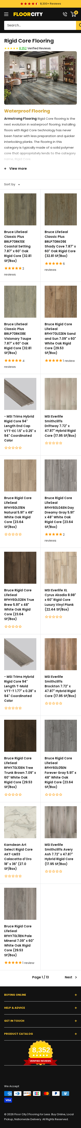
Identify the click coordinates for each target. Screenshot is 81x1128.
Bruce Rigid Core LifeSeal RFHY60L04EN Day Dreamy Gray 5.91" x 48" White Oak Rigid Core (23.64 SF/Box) (60, 512)
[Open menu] (6, 14)
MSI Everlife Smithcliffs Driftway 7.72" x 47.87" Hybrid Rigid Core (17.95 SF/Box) (60, 426)
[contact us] (65, 14)
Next (68, 977)
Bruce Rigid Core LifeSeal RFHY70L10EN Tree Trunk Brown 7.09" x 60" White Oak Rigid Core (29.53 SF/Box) (20, 772)
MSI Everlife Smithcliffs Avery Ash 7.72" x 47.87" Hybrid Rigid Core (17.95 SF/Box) (59, 854)
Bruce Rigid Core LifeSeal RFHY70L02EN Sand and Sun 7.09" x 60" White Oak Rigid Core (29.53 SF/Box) (60, 338)
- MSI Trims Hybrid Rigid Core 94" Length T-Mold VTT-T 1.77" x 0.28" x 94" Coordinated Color (20, 689)
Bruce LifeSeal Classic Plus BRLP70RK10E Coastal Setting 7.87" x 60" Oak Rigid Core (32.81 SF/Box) (17, 246)
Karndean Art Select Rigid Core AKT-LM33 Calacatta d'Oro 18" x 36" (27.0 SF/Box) (18, 857)
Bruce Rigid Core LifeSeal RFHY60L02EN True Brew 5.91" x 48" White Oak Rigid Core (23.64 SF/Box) (19, 604)
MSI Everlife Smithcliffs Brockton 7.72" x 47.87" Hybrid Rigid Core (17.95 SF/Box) (60, 686)
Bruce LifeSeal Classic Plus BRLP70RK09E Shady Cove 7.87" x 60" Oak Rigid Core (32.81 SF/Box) (60, 244)
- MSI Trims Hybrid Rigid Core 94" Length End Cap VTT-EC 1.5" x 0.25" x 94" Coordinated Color (20, 428)
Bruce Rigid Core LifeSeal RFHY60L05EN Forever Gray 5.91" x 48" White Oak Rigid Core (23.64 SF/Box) (60, 772)
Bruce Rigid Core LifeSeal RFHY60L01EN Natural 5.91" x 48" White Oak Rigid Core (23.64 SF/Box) (18, 512)
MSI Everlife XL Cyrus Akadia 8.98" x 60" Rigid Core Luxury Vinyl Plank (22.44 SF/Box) (60, 600)
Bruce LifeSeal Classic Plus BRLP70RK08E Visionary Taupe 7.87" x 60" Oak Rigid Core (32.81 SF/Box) (17, 338)
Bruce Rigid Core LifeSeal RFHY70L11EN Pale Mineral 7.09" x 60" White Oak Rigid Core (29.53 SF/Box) (19, 940)
